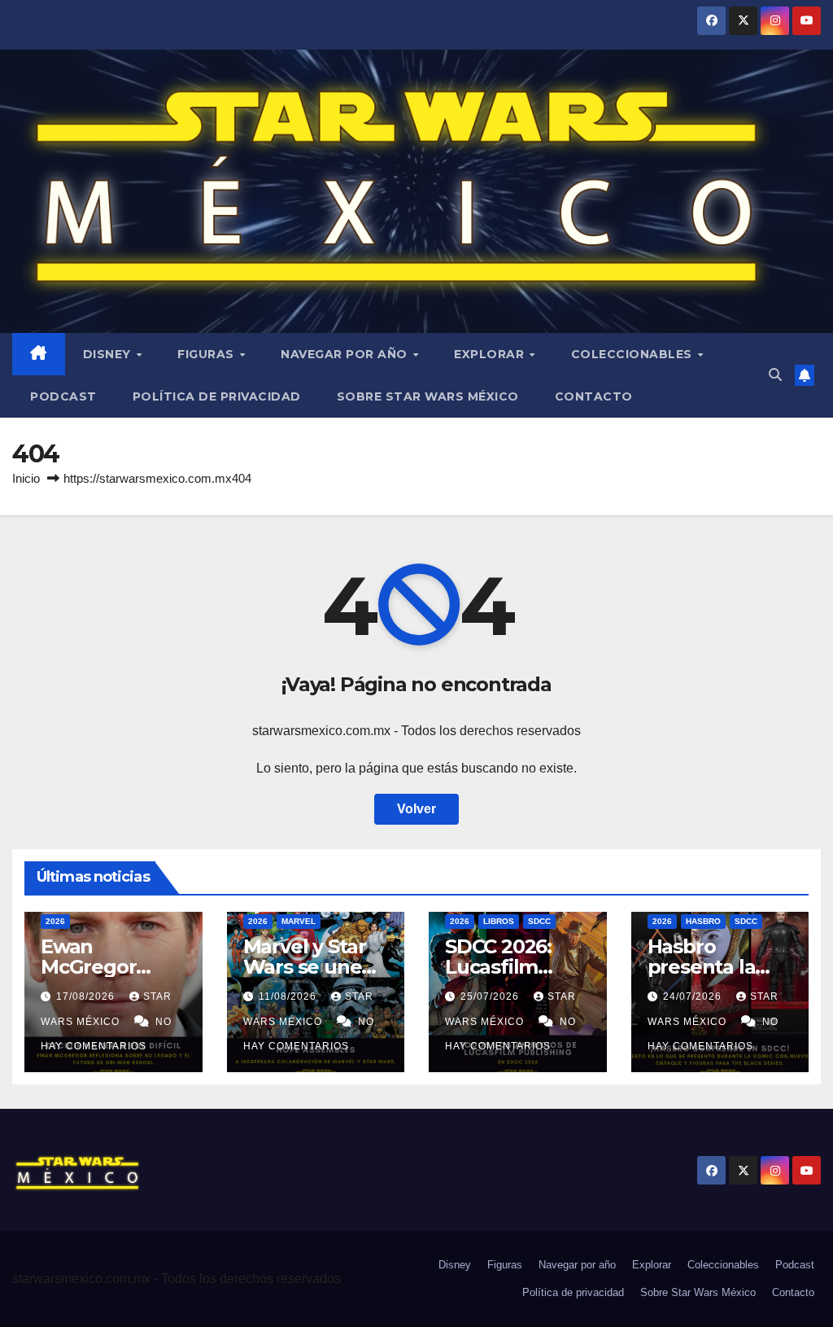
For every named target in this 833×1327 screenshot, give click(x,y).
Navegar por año (346, 354)
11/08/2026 (289, 996)
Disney (109, 354)
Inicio (26, 478)
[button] (775, 375)
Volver (416, 809)
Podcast (63, 396)
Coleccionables (633, 354)
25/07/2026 (491, 996)
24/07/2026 (694, 996)
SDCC (539, 921)
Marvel (298, 921)
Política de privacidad (217, 396)
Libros (498, 921)
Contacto (594, 396)
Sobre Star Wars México (428, 396)
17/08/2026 (87, 996)
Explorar (491, 354)
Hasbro (703, 921)
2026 (55, 921)
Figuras (207, 354)
